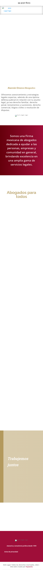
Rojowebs (29, 567)
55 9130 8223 (24, 3)
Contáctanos (16, 475)
